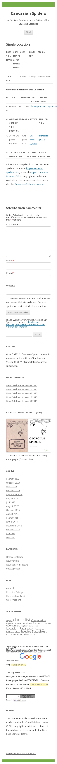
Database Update (14, 556)
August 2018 (12, 498)
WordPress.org (13, 599)
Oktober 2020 (13, 482)
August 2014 (12, 513)
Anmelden (11, 588)
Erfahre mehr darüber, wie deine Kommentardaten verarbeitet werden (25, 324)
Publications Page (13, 632)
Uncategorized (13, 568)
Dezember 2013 (14, 525)
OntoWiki (30, 629)
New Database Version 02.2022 (21, 385)
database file (29, 623)
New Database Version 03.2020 (21, 393)
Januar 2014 (12, 521)
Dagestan (9, 623)
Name (10, 260)
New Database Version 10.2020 (21, 389)
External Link (25, 459)
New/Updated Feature (17, 564)
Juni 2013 (10, 533)
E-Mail (10, 272)
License (35, 626)
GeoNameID (13, 625)
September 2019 (14, 494)
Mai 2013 (10, 537)
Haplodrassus (26, 626)
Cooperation (38, 620)
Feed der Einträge (15, 592)
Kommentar (13, 224)
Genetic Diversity (44, 623)
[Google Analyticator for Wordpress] (20, 700)
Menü (28, 32)
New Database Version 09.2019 (21, 401)
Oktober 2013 (13, 529)
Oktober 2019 (13, 490)
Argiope (9, 621)
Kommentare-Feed (15, 596)
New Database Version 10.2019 (21, 397)
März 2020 (11, 486)
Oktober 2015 (13, 510)
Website (10, 285)
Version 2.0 (30, 634)
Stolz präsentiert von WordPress (21, 753)
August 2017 (12, 506)
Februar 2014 (12, 517)
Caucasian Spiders (28, 13)
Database (17, 623)
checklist (22, 620)
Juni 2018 (10, 502)
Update (9, 634)
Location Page (16, 628)
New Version (12, 560)
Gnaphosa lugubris (33, 139)
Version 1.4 (19, 634)
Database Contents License (29, 183)
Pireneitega (39, 629)
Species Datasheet (34, 631)
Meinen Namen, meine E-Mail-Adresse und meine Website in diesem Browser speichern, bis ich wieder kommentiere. (28, 302)
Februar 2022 (12, 478)
